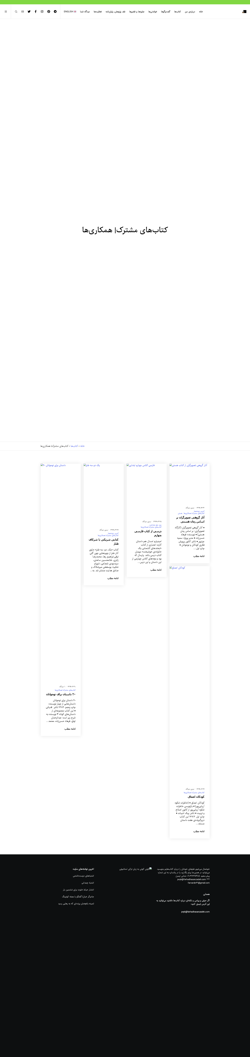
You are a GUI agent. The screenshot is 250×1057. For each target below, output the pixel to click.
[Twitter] (31, 11)
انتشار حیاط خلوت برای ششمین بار (78, 890)
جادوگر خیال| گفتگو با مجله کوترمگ (78, 896)
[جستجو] (18, 11)
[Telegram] (57, 11)
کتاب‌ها (74, 446)
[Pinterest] (50, 11)
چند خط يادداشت (155, 525)
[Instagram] (44, 11)
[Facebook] (37, 11)
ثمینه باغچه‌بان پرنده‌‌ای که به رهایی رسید (76, 903)
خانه (82, 446)
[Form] (24, 11)
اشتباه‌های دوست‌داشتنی (83, 876)
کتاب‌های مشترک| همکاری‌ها (194, 513)
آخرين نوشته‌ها (199, 511)
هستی (180, 513)
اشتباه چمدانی (88, 883)
